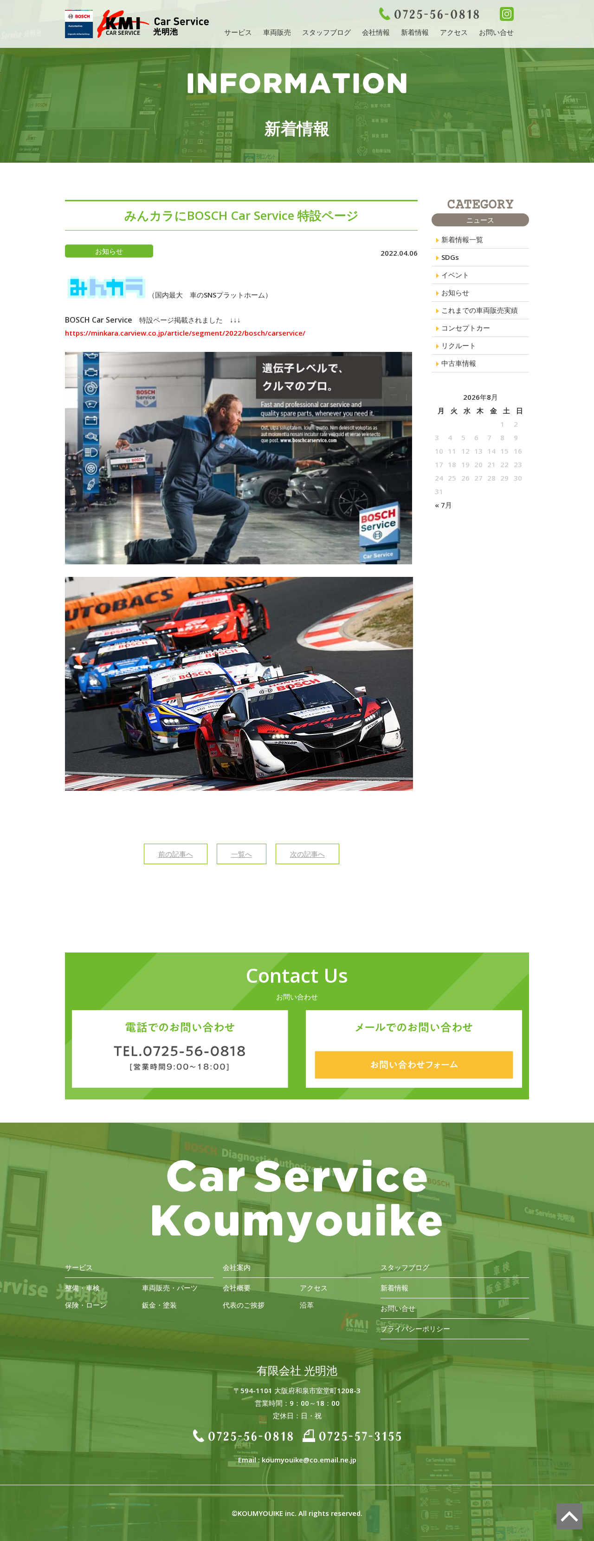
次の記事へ (307, 854)
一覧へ (241, 854)
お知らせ (455, 292)
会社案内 (237, 1267)
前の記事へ (175, 854)
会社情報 (376, 32)
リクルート (458, 345)
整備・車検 (82, 1287)
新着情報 (415, 32)
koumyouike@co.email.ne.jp (309, 1459)
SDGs (450, 257)
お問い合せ (496, 32)
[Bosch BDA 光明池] (137, 31)
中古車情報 (458, 363)
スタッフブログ (326, 32)
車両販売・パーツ (170, 1287)
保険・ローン (86, 1305)
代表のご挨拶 (244, 1305)
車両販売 (277, 32)
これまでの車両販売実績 (479, 310)
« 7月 (443, 504)
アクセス (454, 32)
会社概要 (237, 1287)
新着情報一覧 (462, 239)
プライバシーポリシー (415, 1328)
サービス (238, 32)
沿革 (307, 1305)
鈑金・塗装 (159, 1305)
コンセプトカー (465, 327)
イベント (455, 274)
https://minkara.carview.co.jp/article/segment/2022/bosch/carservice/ (185, 332)
